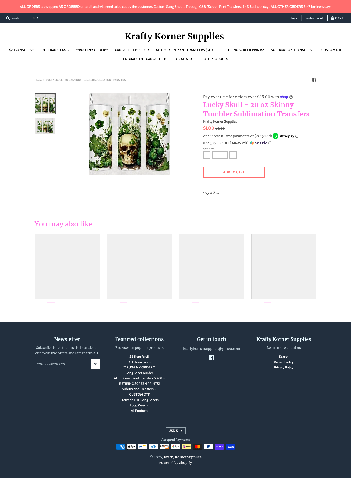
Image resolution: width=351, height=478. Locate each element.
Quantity (209, 148)
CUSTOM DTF (139, 394)
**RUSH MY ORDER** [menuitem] (92, 50)
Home (38, 80)
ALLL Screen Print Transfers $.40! (138, 378)
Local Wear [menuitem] (184, 59)
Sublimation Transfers (138, 389)
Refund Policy (284, 362)
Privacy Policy (283, 367)
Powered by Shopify (175, 463)
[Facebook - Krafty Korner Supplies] (314, 79)
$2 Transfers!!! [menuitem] (21, 50)
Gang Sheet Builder (139, 373)
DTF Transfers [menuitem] (53, 50)
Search (284, 356)
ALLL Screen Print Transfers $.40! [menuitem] (185, 50)
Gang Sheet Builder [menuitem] (132, 50)
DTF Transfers (138, 362)
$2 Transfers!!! (139, 356)
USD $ (31, 18)
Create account (314, 18)
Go (95, 364)
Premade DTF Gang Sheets (139, 400)
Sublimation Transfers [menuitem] (291, 50)
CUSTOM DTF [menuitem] (331, 50)
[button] (259, 143)
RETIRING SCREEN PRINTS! (139, 383)
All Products (139, 410)
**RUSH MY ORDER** (139, 367)
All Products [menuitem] (216, 59)
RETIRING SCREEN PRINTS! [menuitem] (243, 50)
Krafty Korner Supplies (174, 36)
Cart (339, 18)
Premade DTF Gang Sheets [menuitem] (145, 59)
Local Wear (137, 405)
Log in (294, 18)
